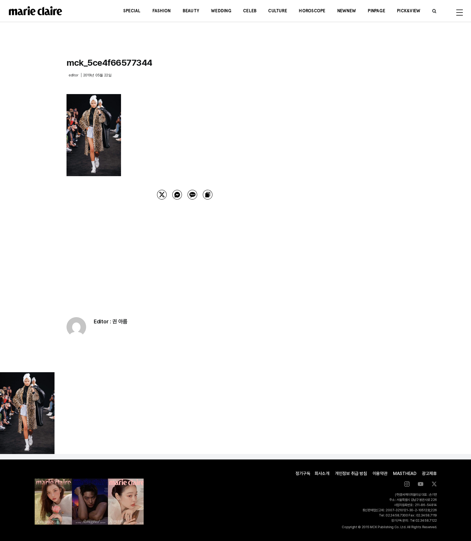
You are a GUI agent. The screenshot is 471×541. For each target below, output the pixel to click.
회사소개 (322, 473)
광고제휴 (429, 473)
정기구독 (302, 473)
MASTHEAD (404, 473)
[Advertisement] (185, 251)
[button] (434, 10)
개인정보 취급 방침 (351, 473)
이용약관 (380, 473)
